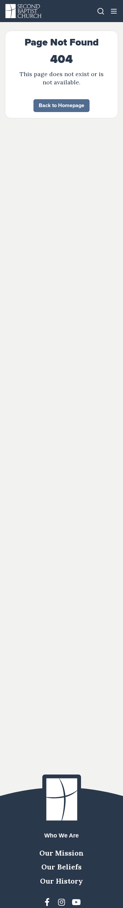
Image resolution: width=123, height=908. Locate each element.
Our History (61, 881)
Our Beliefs (61, 866)
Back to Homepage (61, 105)
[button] (114, 11)
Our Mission (61, 853)
